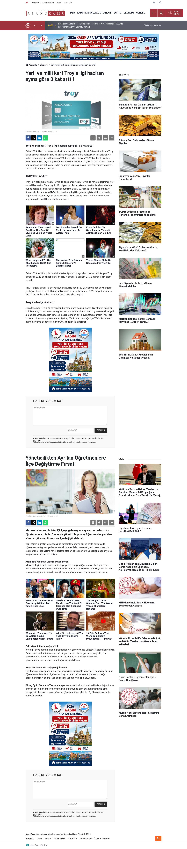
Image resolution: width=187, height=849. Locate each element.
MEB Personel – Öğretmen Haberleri (95, 838)
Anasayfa (33, 65)
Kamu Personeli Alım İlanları (94, 12)
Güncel (140, 12)
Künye (39, 838)
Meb (72, 12)
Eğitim (117, 12)
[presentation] (35, 25)
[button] (99, 137)
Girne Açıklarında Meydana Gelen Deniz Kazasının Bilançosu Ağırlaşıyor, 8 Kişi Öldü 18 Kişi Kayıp (90, 25)
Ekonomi (129, 12)
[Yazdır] (93, 137)
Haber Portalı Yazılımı (38, 845)
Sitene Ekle (68, 3)
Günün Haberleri (48, 3)
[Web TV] (154, 2)
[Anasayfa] (27, 3)
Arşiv (59, 3)
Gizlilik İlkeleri (59, 838)
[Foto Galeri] (160, 2)
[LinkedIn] (39, 137)
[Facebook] (28, 137)
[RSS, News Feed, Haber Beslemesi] (158, 838)
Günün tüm (152, 25)
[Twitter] (33, 137)
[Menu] (153, 13)
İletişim (48, 838)
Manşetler (35, 3)
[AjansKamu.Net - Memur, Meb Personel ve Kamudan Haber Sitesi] (45, 12)
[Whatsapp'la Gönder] (45, 137)
